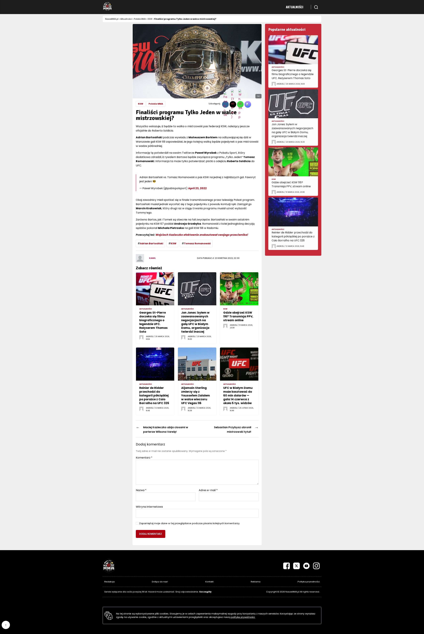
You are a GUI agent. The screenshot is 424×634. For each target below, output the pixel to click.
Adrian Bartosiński (151, 243)
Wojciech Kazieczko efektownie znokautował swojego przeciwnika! (202, 235)
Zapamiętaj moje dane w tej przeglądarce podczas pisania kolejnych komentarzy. (189, 523)
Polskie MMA (140, 19)
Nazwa (141, 490)
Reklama (255, 581)
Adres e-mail (208, 490)
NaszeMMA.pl (111, 19)
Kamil (152, 258)
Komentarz (144, 457)
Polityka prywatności (309, 581)
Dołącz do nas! (160, 581)
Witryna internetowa (149, 506)
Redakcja (109, 581)
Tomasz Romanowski (197, 243)
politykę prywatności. (243, 617)
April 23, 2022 (197, 188)
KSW (150, 19)
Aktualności (294, 7)
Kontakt (209, 581)
